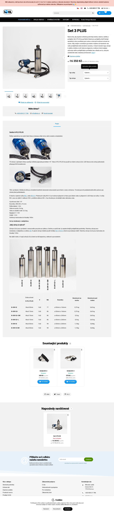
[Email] (84, 8)
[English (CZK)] (81, 8)
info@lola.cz (36, 113)
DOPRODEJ (75, 19)
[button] (109, 13)
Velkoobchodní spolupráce (50, 487)
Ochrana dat (6, 487)
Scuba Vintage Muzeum (88, 19)
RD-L (25, 196)
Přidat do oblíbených (26, 102)
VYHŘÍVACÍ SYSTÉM (53, 19)
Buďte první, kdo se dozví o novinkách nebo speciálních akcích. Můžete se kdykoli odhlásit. (41, 464)
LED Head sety (86, 25)
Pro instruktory (46, 490)
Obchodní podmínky (8, 485)
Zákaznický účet (46, 492)
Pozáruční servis (8, 492)
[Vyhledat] (93, 13)
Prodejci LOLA (7, 495)
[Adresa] (83, 485)
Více (92, 52)
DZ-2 (57, 231)
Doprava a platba (75, 56)
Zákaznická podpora (48, 482)
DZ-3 (61, 231)
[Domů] (8, 12)
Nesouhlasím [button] (56, 509)
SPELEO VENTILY (39, 19)
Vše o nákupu (7, 482)
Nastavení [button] (46, 509)
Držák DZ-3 (70, 371)
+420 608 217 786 (94, 8)
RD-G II (33, 196)
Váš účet (105, 8)
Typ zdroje (72, 78)
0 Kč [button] (104, 13)
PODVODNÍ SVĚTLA (24, 19)
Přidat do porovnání (43, 102)
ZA (30, 231)
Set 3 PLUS (57, 436)
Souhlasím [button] (68, 509)
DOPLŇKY (66, 19)
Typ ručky (72, 72)
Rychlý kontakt (48, 113)
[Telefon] (83, 492)
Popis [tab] (57, 123)
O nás (43, 485)
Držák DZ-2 (43, 371)
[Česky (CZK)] (78, 8)
